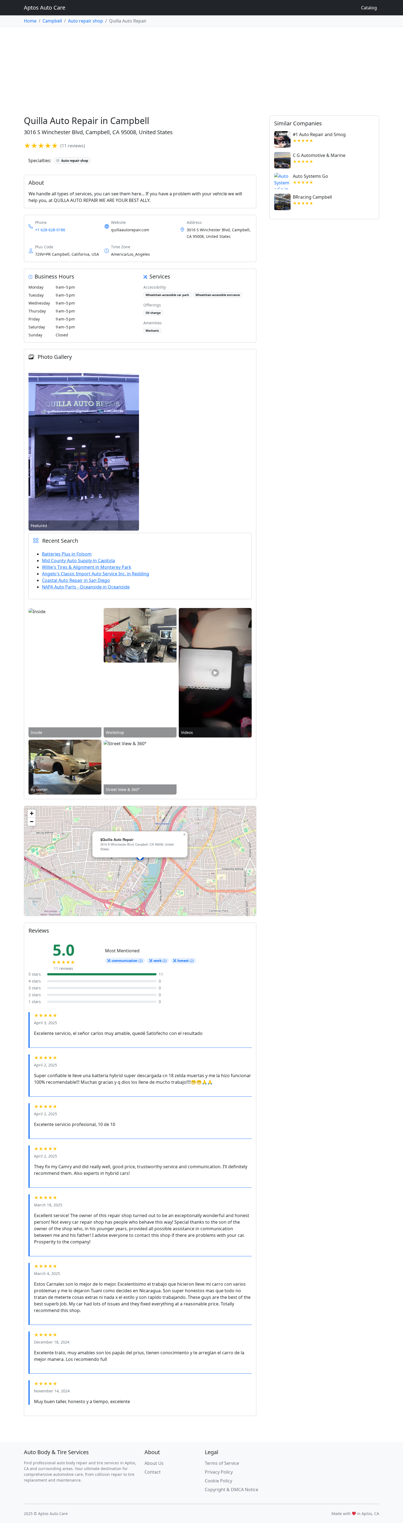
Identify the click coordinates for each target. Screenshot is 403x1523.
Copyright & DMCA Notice (231, 1490)
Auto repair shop (85, 21)
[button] (184, 834)
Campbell (52, 21)
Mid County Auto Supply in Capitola (78, 561)
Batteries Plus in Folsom (67, 554)
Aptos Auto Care (44, 7)
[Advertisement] (201, 67)
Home (30, 21)
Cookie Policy (218, 1481)
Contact (152, 1472)
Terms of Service (222, 1463)
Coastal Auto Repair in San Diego (76, 580)
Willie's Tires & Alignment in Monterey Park (86, 567)
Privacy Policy (219, 1472)
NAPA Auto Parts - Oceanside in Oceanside (86, 587)
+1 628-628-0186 (50, 229)
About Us (154, 1463)
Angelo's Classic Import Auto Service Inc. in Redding (95, 574)
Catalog (369, 8)
